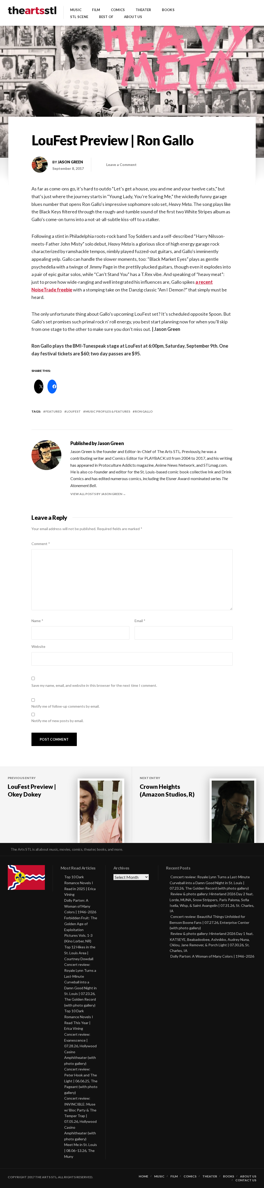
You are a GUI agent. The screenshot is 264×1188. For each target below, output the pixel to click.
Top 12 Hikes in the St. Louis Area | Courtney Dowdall (79, 953)
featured (53, 411)
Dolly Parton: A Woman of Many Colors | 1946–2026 (80, 906)
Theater (143, 10)
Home (143, 1176)
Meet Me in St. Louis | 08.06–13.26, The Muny (80, 1150)
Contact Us (245, 1180)
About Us (133, 17)
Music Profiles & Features (107, 411)
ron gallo (144, 411)
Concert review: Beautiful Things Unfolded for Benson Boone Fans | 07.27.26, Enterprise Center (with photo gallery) (209, 922)
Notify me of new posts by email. (57, 720)
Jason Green (70, 162)
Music (75, 10)
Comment (40, 543)
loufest (74, 411)
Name (37, 620)
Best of (106, 17)
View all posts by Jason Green (96, 494)
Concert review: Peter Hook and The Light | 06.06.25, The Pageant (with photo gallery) (80, 1081)
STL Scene (79, 17)
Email (140, 620)
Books (168, 10)
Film (96, 10)
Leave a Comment (121, 164)
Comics (118, 10)
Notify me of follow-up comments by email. (65, 706)
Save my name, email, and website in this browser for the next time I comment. (94, 685)
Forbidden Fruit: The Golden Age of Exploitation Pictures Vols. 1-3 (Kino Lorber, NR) (80, 929)
